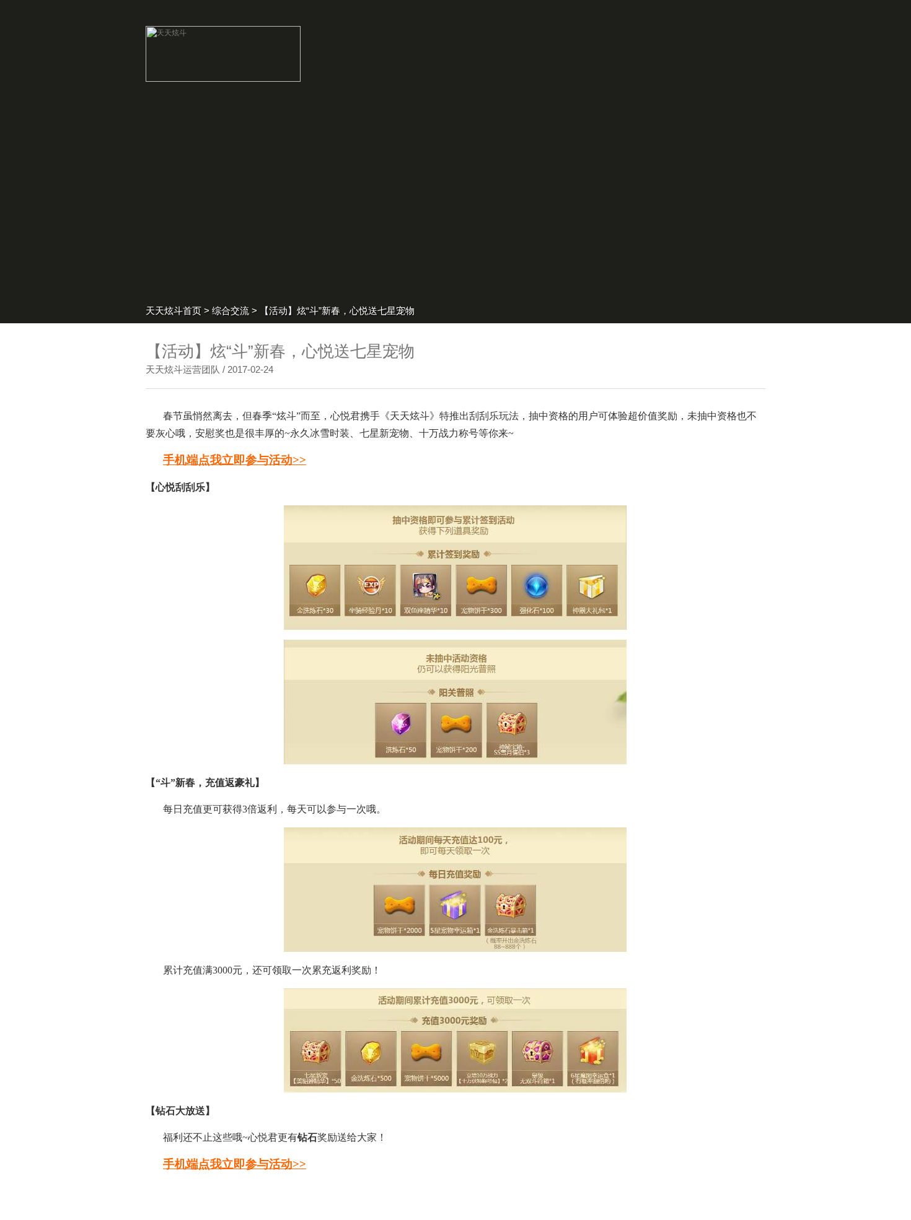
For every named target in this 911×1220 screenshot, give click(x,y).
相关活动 (486, 50)
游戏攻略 (548, 50)
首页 (330, 50)
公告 (372, 50)
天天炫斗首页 (173, 310)
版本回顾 (734, 50)
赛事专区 (424, 50)
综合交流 (230, 310)
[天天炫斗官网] (223, 54)
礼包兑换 (672, 50)
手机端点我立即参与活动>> (234, 459)
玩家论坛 (610, 50)
